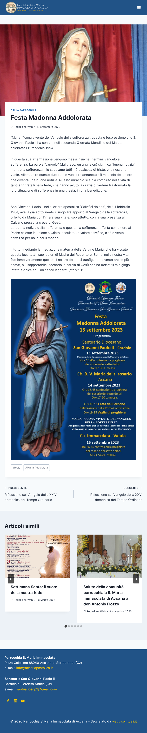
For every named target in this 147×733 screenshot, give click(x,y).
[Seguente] (136, 578)
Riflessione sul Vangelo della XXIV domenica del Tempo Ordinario (31, 494)
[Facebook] (8, 701)
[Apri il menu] (138, 8)
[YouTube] (23, 701)
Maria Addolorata (36, 467)
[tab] (66, 626)
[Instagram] (15, 701)
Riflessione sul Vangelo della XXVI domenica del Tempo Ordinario (116, 494)
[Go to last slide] (11, 578)
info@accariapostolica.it (34, 668)
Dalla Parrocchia (23, 110)
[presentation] (37, 556)
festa (16, 467)
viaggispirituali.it (124, 721)
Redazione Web (23, 126)
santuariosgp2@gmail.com (36, 689)
